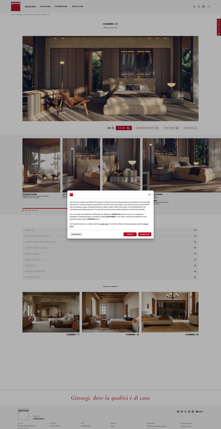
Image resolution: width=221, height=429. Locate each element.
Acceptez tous (145, 234)
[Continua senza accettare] (149, 194)
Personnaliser (76, 234)
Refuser (130, 234)
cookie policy (104, 224)
